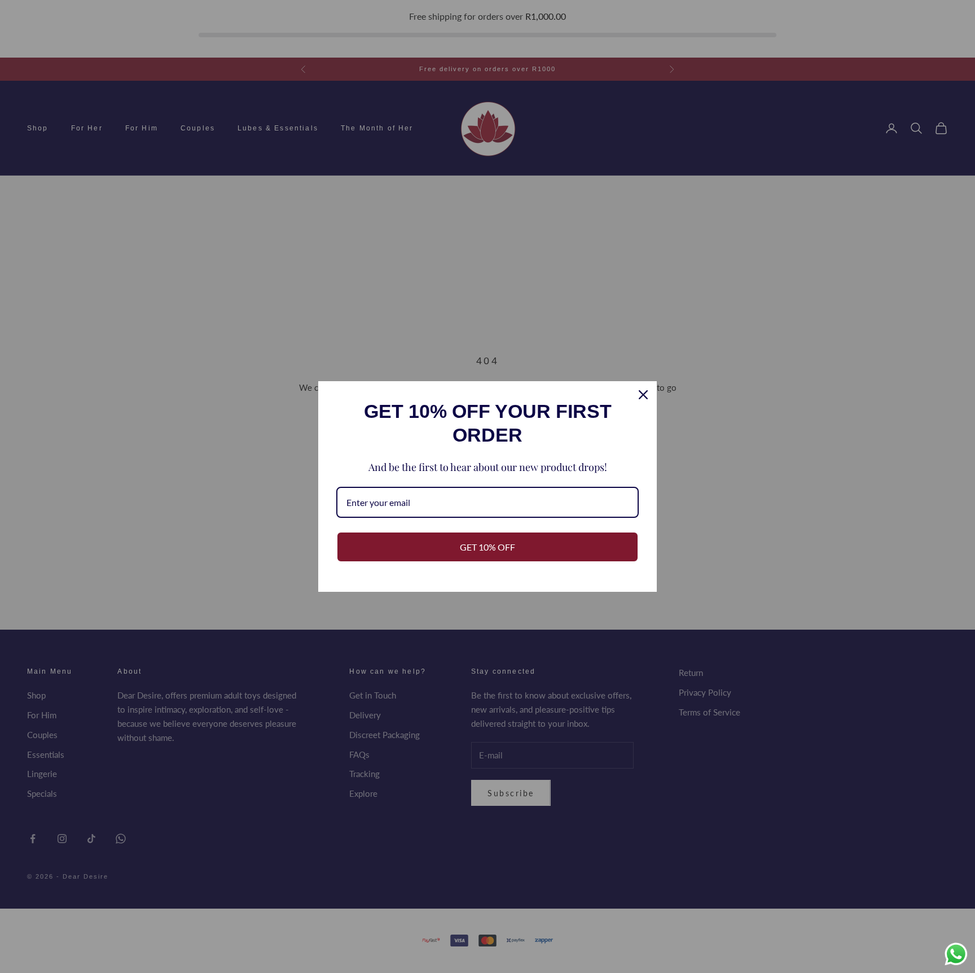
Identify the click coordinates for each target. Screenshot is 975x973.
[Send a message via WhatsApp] (956, 954)
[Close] (643, 394)
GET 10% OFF (487, 547)
